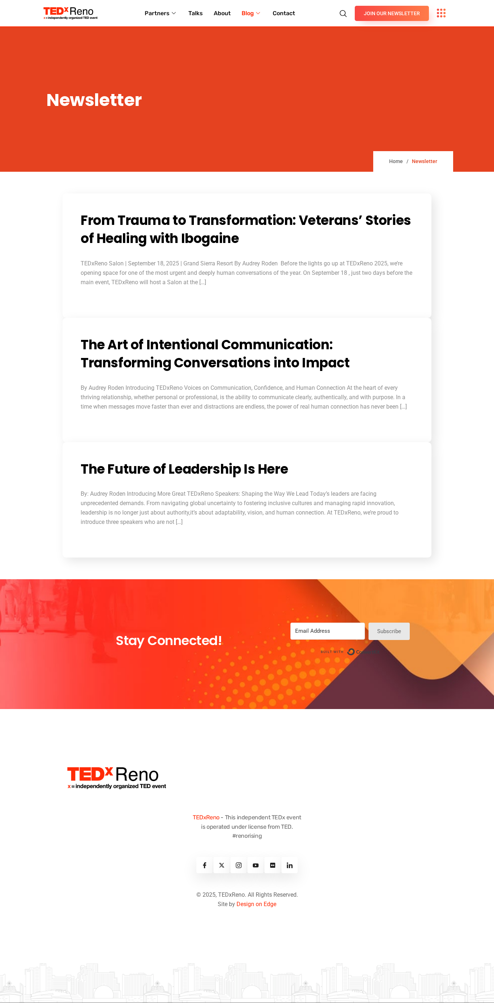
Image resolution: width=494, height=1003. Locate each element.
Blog (248, 13)
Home (396, 161)
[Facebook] (204, 865)
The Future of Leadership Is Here (184, 469)
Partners (157, 13)
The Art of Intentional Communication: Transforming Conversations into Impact (215, 354)
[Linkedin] (289, 865)
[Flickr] (272, 865)
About (222, 13)
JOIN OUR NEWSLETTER (392, 13)
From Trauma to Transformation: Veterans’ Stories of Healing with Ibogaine (246, 230)
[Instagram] (238, 865)
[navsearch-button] (345, 10)
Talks (195, 13)
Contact (284, 13)
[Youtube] (255, 865)
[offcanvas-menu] (441, 13)
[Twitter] (221, 865)
